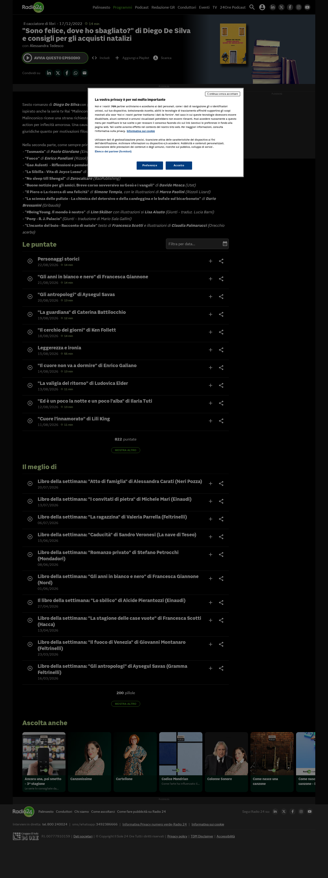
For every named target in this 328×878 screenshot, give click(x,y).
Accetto (179, 165)
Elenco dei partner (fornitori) (113, 151)
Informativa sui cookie (141, 131)
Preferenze (149, 165)
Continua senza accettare (222, 93)
